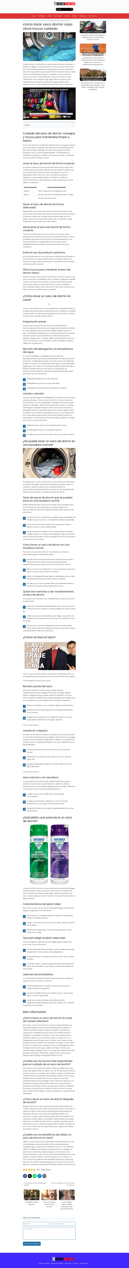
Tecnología (58, 16)
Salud (49, 16)
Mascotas (83, 16)
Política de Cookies (44, 1263)
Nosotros (92, 16)
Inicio (34, 16)
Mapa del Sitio (84, 1263)
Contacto (75, 1263)
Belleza (74, 16)
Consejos (41, 16)
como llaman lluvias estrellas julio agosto (35, 1184)
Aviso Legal (68, 1263)
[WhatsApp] (35, 1176)
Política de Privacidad (57, 1263)
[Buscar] (71, 9)
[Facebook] (25, 1176)
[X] (30, 1176)
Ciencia (67, 16)
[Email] (44, 1176)
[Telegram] (39, 1176)
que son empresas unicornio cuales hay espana (62, 1184)
